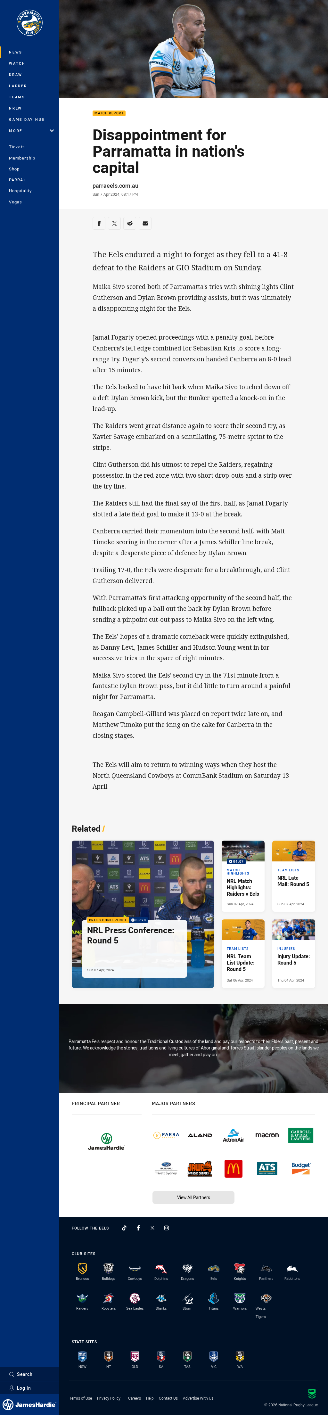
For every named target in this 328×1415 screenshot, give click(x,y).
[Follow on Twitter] (152, 1228)
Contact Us (168, 1398)
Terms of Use (80, 1398)
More (15, 130)
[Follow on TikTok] (124, 1228)
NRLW (15, 108)
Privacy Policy (108, 1398)
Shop (14, 169)
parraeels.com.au (115, 185)
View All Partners (193, 1197)
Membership (22, 158)
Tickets (17, 147)
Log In (24, 1388)
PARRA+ (17, 180)
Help (150, 1398)
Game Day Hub (27, 119)
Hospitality (20, 190)
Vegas (15, 202)
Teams (17, 97)
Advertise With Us (198, 1398)
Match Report (109, 113)
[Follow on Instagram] (166, 1228)
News (15, 52)
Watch (17, 63)
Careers (134, 1398)
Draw (15, 74)
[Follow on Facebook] (138, 1228)
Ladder (18, 85)
